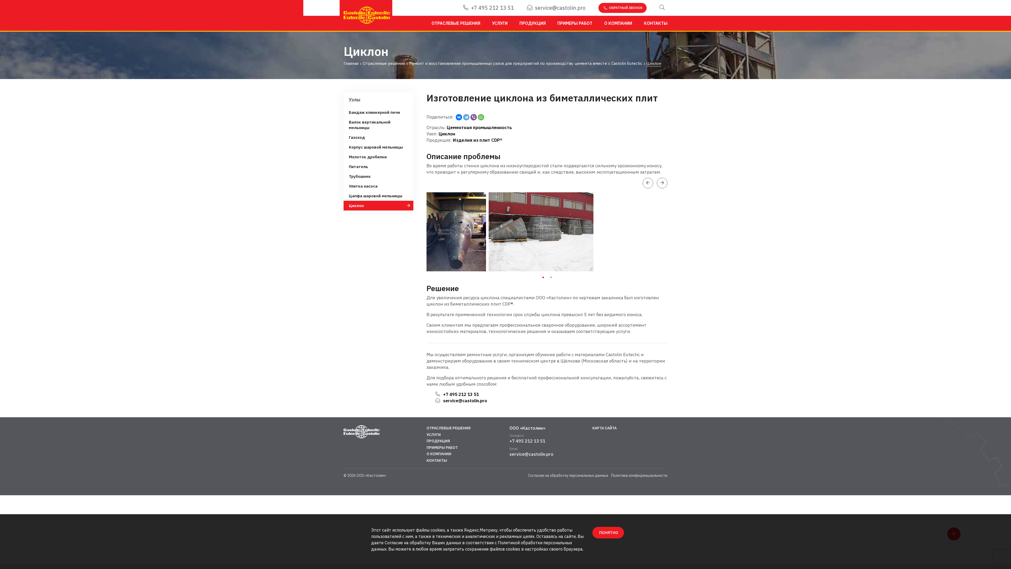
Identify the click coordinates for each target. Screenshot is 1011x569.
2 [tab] (551, 277)
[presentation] (648, 183)
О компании (618, 23)
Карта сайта (604, 428)
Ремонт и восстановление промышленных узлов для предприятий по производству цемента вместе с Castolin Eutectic (525, 63)
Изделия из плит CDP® (477, 140)
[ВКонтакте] (459, 117)
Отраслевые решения (456, 23)
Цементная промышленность (479, 127)
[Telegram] (466, 117)
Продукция (532, 23)
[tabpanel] (458, 231)
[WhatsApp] (481, 117)
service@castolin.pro (560, 7)
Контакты (655, 23)
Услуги (500, 23)
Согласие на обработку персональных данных (568, 475)
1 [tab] (543, 277)
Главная (351, 63)
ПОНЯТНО (608, 532)
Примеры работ (574, 23)
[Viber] (473, 117)
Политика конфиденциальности (639, 475)
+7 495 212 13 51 (492, 7)
